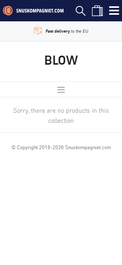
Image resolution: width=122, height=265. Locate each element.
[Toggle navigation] (114, 10)
